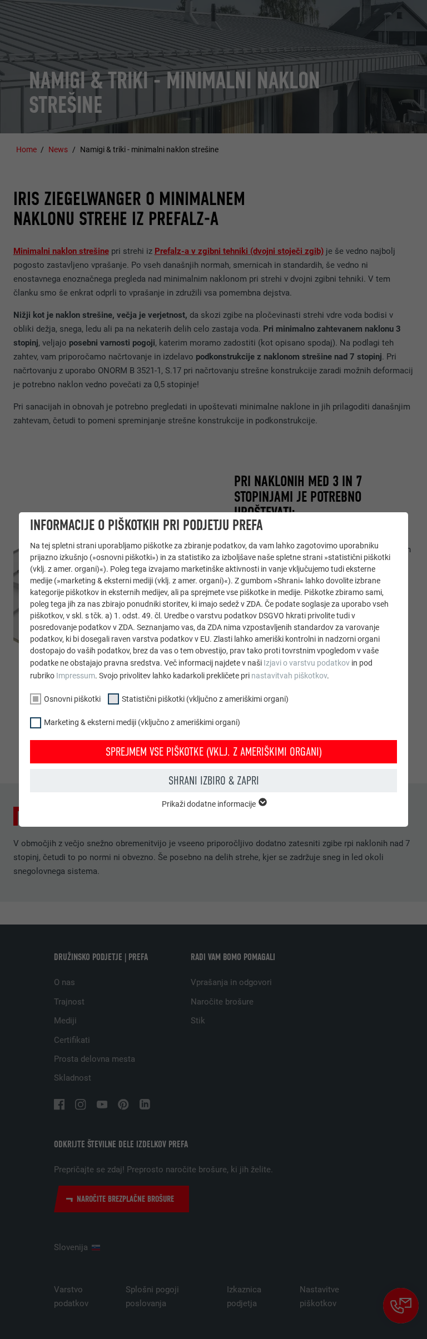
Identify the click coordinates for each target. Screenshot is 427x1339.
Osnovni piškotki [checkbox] (72, 699)
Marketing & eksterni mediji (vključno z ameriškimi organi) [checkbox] (142, 722)
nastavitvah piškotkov (289, 675)
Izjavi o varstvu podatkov (307, 662)
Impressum (75, 675)
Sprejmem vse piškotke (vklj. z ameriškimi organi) (214, 752)
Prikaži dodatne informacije (209, 804)
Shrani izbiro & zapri (213, 780)
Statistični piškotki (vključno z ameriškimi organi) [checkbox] (205, 699)
